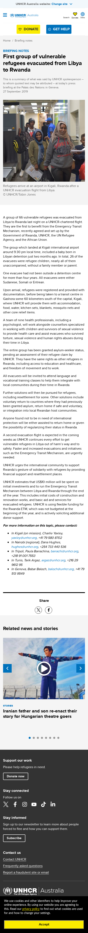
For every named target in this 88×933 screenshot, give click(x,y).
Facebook (15, 804)
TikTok (43, 804)
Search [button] (66, 17)
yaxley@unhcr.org (24, 537)
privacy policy (30, 909)
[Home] (24, 15)
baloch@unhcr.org (61, 569)
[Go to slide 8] (59, 739)
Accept (44, 924)
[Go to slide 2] (35, 739)
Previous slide (7, 668)
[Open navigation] (5, 15)
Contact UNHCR (14, 859)
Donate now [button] (15, 776)
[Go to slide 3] (39, 739)
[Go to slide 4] (43, 739)
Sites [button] (82, 17)
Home (7, 40)
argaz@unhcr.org (53, 560)
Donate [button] (75, 17)
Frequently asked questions (23, 866)
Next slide (80, 668)
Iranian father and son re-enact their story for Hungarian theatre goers (40, 714)
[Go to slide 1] (31, 739)
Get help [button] (61, 29)
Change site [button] (60, 4)
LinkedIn (52, 804)
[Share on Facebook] (48, 610)
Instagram (24, 804)
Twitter (5, 804)
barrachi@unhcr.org (64, 551)
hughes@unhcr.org (24, 546)
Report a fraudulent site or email (26, 872)
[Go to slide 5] (47, 739)
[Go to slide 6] (51, 739)
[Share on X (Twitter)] (38, 610)
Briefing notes (24, 40)
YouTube (34, 804)
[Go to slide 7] (55, 739)
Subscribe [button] (14, 838)
